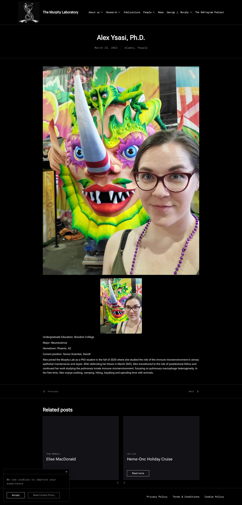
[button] (118, 482)
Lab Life (131, 453)
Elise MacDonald (61, 459)
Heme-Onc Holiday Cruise (150, 459)
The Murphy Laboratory (60, 12)
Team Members (53, 453)
